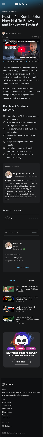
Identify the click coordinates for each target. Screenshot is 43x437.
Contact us (6, 418)
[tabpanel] (21, 305)
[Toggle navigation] (3, 4)
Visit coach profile (21, 267)
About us (5, 415)
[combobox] (8, 426)
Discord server (7, 412)
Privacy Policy (7, 405)
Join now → (22, 362)
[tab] (12, 280)
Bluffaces (5, 11)
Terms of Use (6, 402)
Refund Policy (7, 408)
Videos (13, 11)
